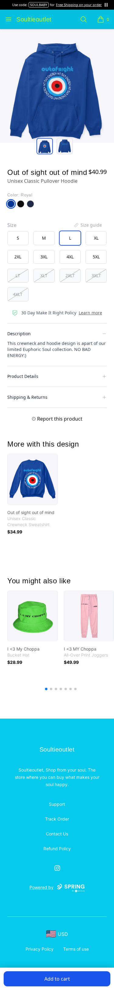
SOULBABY (38, 4)
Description (19, 333)
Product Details (22, 376)
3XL (43, 257)
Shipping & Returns (27, 397)
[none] (87, 225)
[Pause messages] (106, 5)
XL (96, 238)
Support (57, 804)
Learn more (90, 313)
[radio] (18, 238)
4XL (70, 257)
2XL (17, 257)
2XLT (70, 275)
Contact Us (57, 833)
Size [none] (11, 225)
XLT (43, 275)
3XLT (96, 275)
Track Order (57, 818)
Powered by (41, 887)
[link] (32, 479)
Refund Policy (57, 848)
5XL (96, 257)
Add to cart (57, 978)
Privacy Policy (40, 949)
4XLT (17, 294)
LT (18, 275)
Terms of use (76, 949)
